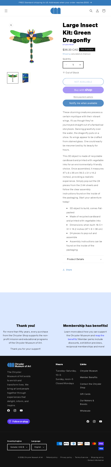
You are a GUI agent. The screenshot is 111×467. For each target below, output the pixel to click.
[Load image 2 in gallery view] (25, 77)
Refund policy (52, 457)
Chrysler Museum (89, 371)
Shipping (67, 54)
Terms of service (81, 457)
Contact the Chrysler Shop (90, 386)
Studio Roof (68, 45)
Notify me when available (83, 103)
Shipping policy (97, 457)
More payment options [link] (83, 97)
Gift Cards (85, 394)
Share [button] (69, 269)
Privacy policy (66, 457)
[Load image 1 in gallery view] (12, 77)
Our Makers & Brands (87, 402)
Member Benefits (88, 377)
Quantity (67, 59)
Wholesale (85, 410)
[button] (6, 11)
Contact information (96, 460)
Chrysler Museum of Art (33, 457)
